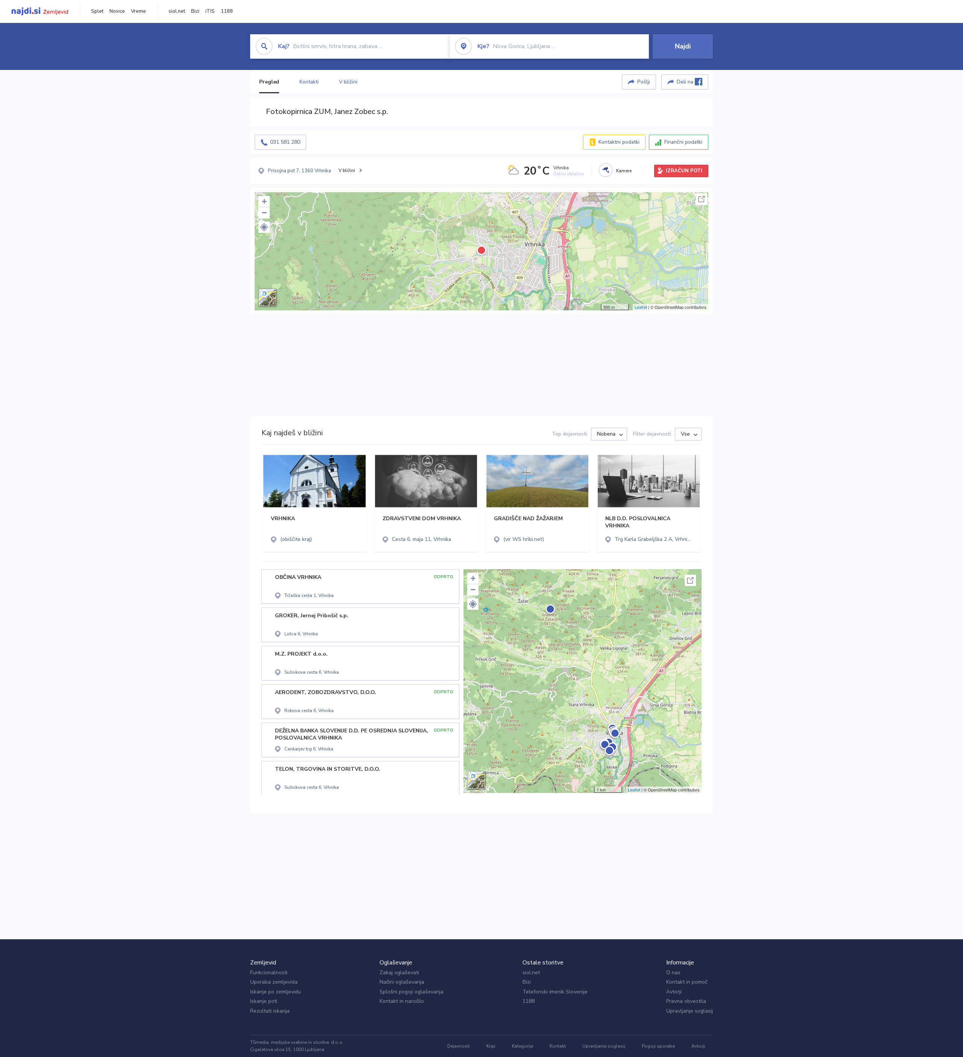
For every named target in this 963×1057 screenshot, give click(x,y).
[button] (264, 227)
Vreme (138, 11)
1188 (227, 11)
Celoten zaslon (701, 199)
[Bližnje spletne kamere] (605, 170)
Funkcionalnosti (268, 972)
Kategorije (522, 1046)
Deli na (686, 81)
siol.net (177, 11)
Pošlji (643, 81)
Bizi (195, 11)
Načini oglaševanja (402, 982)
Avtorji (674, 991)
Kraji (490, 1046)
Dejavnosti (458, 1046)
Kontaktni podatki (618, 142)
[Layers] (267, 297)
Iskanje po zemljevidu (275, 991)
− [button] (264, 212)
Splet (97, 11)
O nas (673, 972)
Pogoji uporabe (658, 1046)
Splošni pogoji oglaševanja (412, 991)
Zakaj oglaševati (399, 972)
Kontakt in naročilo (402, 1001)
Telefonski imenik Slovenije (555, 991)
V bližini (348, 81)
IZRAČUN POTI (684, 170)
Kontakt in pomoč (686, 982)
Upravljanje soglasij (689, 1010)
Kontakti (308, 81)
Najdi (683, 46)
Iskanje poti (263, 1001)
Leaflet (641, 307)
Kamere (624, 171)
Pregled (269, 81)
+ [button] (264, 201)
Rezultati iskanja (270, 1010)
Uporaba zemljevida (274, 982)
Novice (117, 11)
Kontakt (558, 1046)
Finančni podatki (683, 142)
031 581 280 (285, 142)
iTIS (210, 11)
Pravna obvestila (686, 1001)
